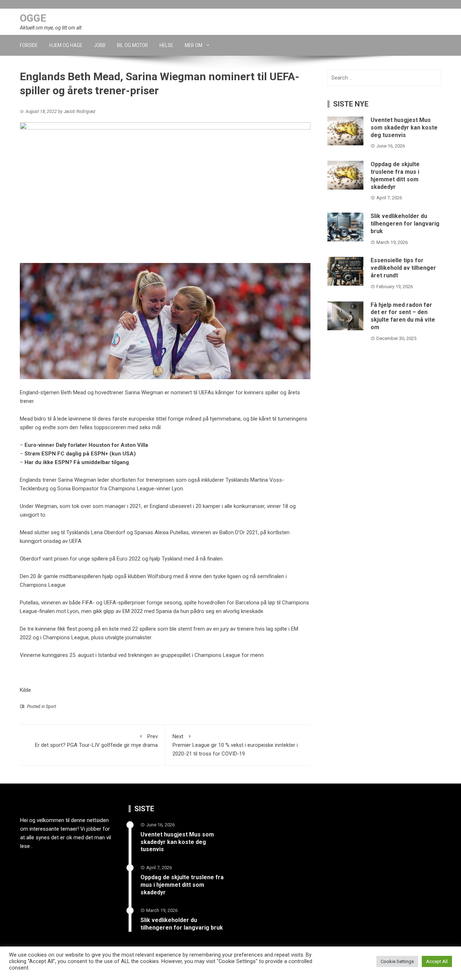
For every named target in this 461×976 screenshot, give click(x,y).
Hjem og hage (65, 45)
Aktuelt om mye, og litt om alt (50, 28)
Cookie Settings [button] (397, 961)
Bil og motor (132, 45)
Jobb (100, 45)
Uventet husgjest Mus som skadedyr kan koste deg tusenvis (404, 128)
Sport (51, 706)
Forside (29, 45)
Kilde (25, 690)
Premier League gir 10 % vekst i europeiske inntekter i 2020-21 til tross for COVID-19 (235, 745)
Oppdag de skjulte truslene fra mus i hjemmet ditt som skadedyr (395, 175)
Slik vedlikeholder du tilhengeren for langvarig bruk (405, 224)
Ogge (33, 18)
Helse (166, 45)
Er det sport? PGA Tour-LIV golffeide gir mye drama (96, 740)
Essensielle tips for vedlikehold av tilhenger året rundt (403, 268)
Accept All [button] (437, 961)
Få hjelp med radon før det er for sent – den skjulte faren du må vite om (403, 316)
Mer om (193, 45)
